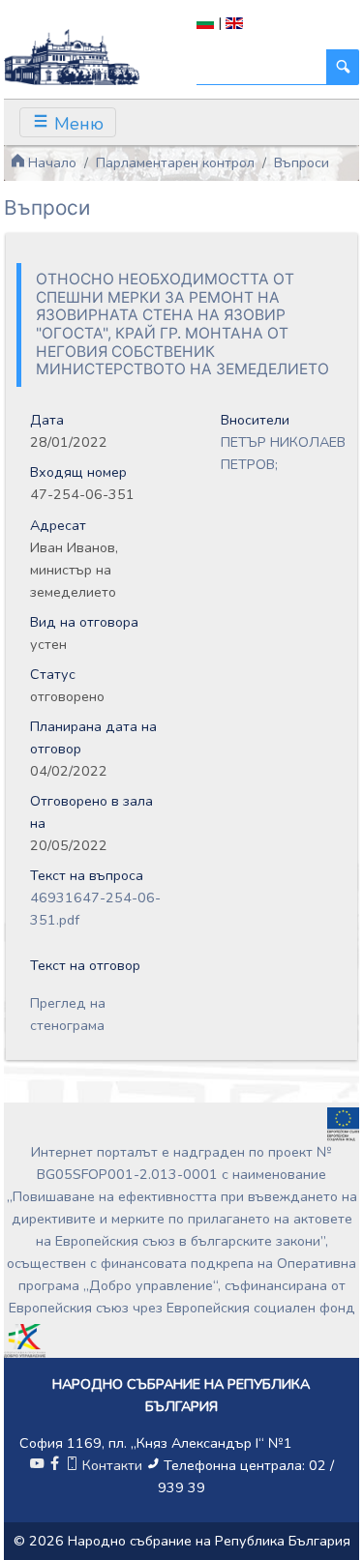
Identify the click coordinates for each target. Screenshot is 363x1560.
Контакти (112, 1465)
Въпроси (301, 162)
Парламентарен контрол (175, 162)
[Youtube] (37, 1465)
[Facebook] (54, 1465)
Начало (50, 162)
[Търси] (342, 67)
